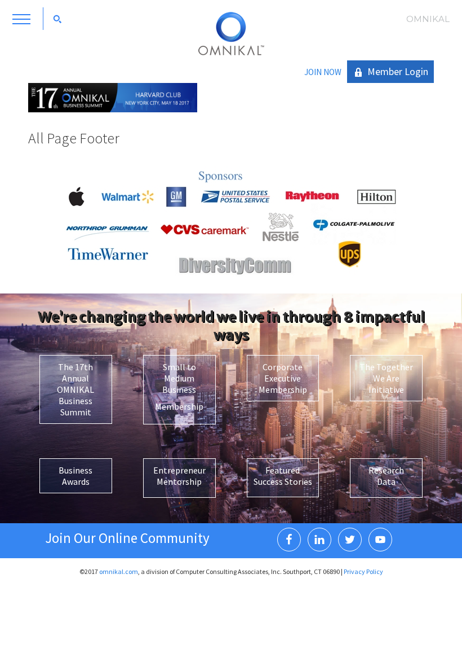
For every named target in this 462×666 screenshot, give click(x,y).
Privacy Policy (363, 571)
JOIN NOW (322, 72)
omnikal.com (118, 571)
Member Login (397, 71)
